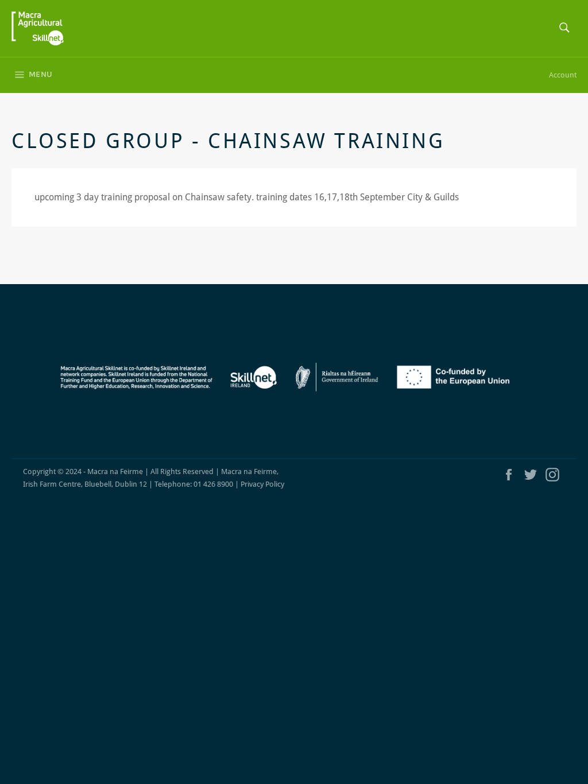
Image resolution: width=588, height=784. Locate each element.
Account (563, 75)
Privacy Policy (262, 484)
